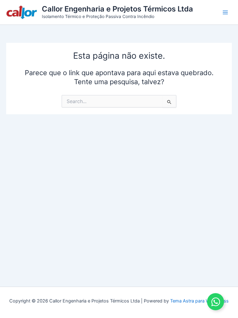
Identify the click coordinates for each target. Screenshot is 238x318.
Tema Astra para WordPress (199, 301)
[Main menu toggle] (225, 12)
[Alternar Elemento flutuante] (215, 301)
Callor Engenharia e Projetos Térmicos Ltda (117, 8)
